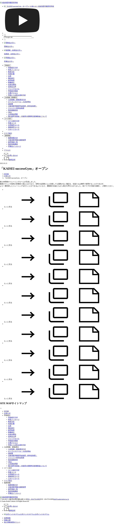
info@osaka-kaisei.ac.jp (61, 499)
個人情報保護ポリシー (12, 522)
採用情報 (7, 518)
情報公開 (7, 520)
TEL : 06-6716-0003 (33, 499)
